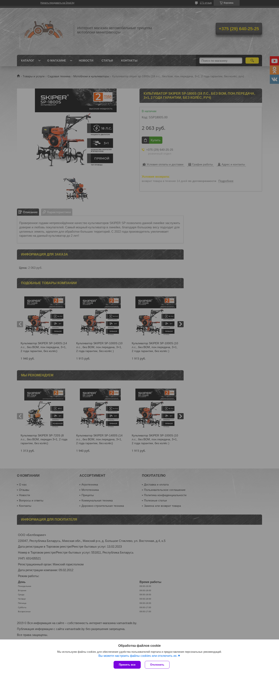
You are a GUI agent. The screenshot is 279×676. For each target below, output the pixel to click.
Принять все (127, 664)
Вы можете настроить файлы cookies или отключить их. (137, 655)
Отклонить (157, 664)
